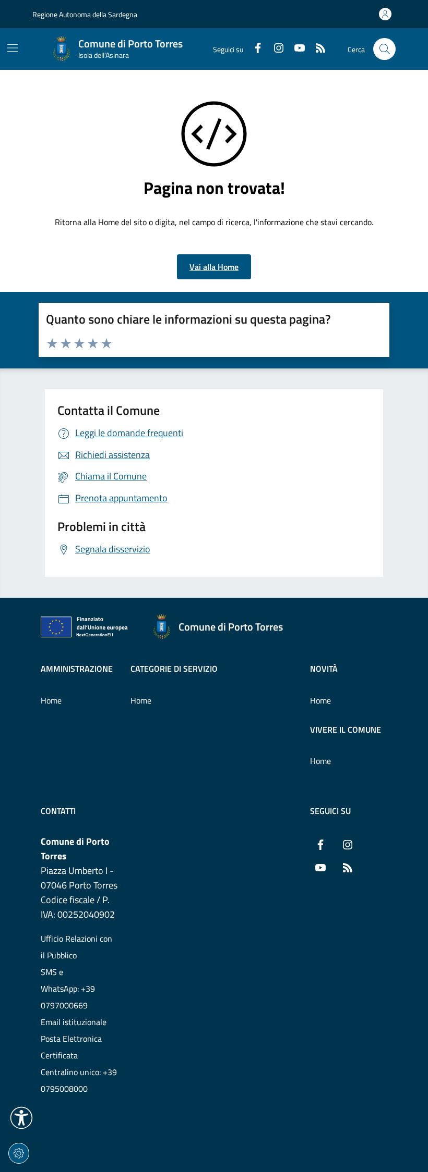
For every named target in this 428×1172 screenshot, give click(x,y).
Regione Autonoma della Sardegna (84, 14)
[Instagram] (274, 49)
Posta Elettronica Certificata (71, 1047)
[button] (21, 1117)
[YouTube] (295, 49)
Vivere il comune (345, 729)
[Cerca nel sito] (384, 49)
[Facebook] (253, 49)
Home (51, 700)
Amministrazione (77, 668)
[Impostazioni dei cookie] (18, 1153)
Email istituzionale (73, 1022)
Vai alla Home (214, 267)
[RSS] (316, 49)
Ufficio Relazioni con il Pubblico (76, 946)
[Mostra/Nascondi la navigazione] (12, 48)
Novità (324, 668)
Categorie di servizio (174, 668)
